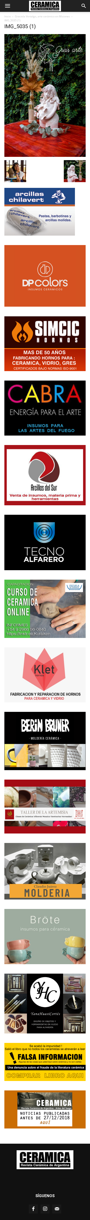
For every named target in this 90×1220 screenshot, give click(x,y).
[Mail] (56, 1209)
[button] (7, 6)
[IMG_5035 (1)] (45, 156)
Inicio (7, 16)
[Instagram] (45, 1209)
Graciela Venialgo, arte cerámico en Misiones (42, 16)
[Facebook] (33, 1209)
